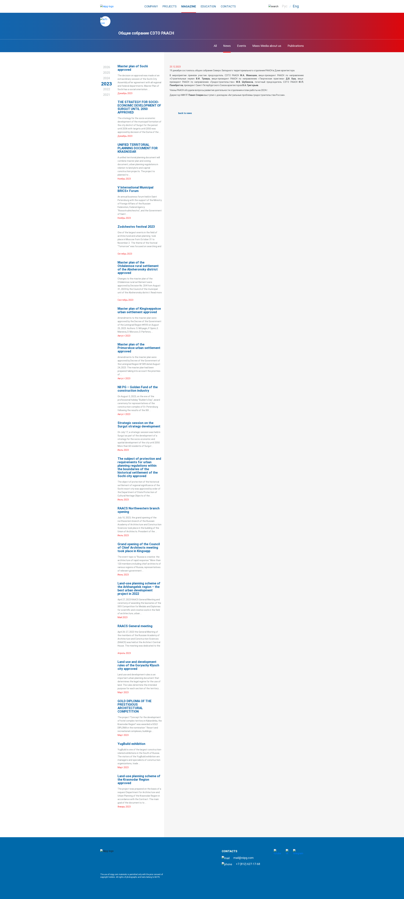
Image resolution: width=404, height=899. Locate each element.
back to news (185, 113)
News (227, 46)
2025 (106, 73)
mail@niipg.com (243, 857)
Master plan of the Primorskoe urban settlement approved (139, 348)
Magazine (188, 6)
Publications (296, 46)
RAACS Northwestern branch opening (139, 510)
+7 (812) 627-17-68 (247, 864)
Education (208, 6)
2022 (106, 89)
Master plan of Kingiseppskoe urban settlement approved (139, 310)
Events (241, 46)
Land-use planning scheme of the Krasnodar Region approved (139, 779)
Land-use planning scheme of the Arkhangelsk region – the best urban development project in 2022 (139, 588)
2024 (106, 78)
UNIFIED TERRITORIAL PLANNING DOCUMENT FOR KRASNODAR (138, 148)
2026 (106, 67)
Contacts (228, 6)
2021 (106, 95)
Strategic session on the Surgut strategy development (139, 424)
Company (151, 6)
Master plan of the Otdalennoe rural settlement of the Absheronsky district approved (138, 268)
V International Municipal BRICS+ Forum (135, 189)
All (215, 46)
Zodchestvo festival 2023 (136, 226)
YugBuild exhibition (131, 743)
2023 (106, 84)
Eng (296, 6)
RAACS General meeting (135, 626)
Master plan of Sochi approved (133, 67)
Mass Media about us (266, 46)
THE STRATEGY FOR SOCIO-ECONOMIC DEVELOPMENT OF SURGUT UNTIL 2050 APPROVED (139, 107)
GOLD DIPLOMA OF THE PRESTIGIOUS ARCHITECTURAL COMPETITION (135, 706)
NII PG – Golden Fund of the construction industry (138, 388)
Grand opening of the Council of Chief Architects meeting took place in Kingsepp (139, 547)
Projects (170, 6)
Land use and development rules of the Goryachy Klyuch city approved (138, 665)
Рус (285, 6)
